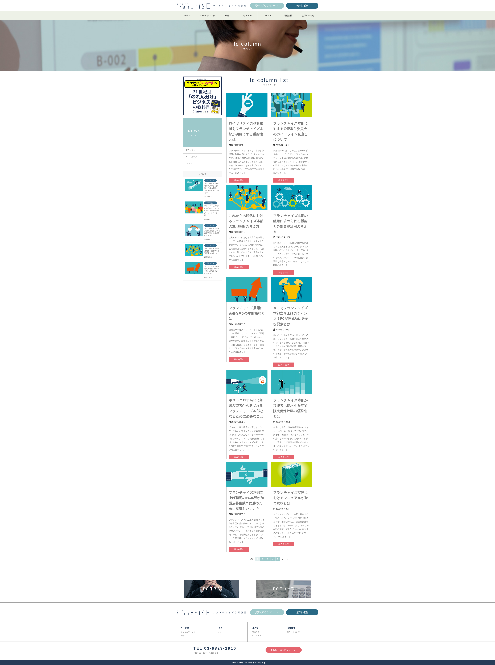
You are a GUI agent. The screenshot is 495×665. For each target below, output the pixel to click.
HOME (187, 15)
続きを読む (239, 180)
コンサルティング (207, 15)
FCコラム (190, 150)
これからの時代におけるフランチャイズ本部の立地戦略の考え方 (246, 221)
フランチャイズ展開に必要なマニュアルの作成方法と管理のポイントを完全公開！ (211, 210)
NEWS (268, 15)
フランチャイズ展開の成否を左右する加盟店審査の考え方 (211, 251)
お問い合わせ (308, 15)
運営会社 (288, 15)
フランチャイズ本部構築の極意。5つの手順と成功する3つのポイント (211, 269)
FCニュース (191, 157)
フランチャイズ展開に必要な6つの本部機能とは (247, 313)
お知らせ (190, 163)
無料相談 (302, 5)
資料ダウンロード (267, 5)
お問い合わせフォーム (283, 650)
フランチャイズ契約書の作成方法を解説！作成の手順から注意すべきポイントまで (211, 188)
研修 (227, 15)
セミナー (247, 15)
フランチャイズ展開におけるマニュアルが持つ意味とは (290, 498)
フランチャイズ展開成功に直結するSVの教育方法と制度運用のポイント (212, 232)
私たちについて (293, 632)
